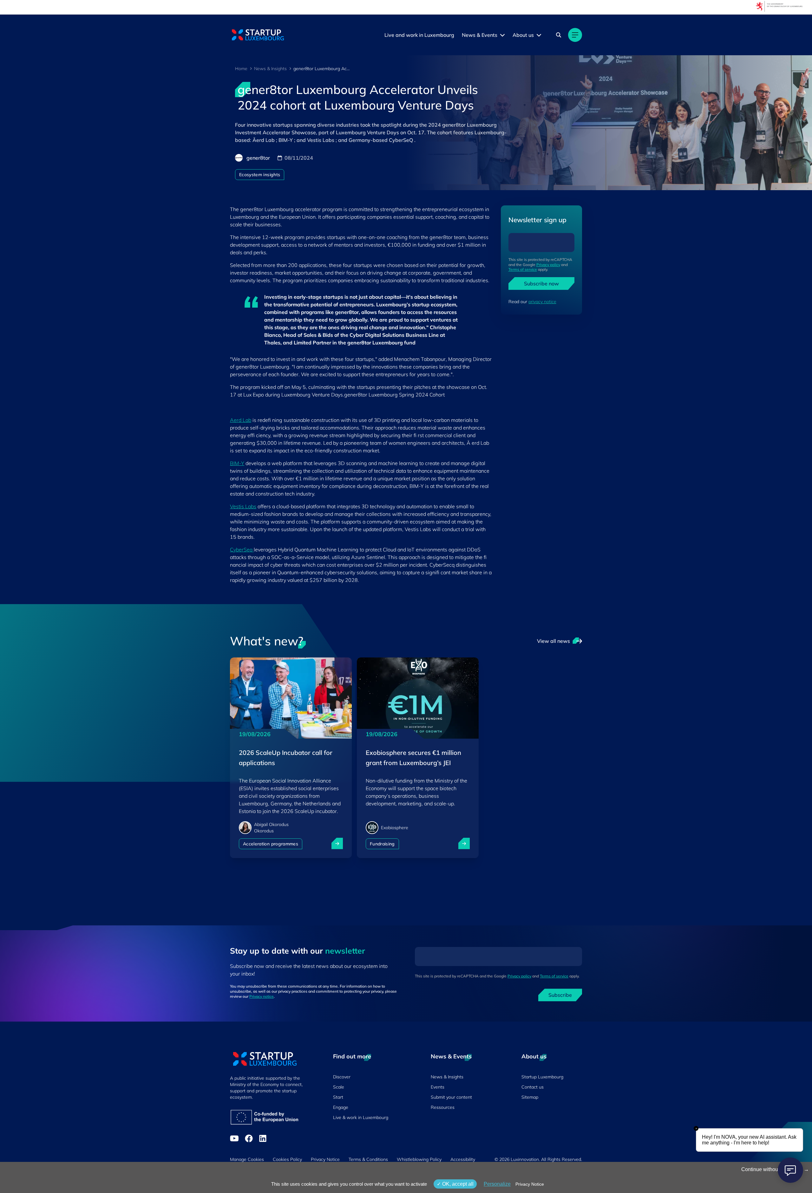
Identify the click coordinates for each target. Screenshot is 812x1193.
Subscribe (560, 995)
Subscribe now (541, 283)
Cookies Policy (287, 1159)
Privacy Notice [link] (529, 1184)
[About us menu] (538, 35)
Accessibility (462, 1159)
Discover (341, 1077)
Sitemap (529, 1097)
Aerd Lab (240, 420)
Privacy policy (548, 264)
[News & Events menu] (502, 35)
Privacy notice (261, 996)
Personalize (497, 1184)
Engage (340, 1107)
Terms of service (522, 269)
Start (338, 1097)
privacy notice (542, 301)
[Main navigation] (575, 35)
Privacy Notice (325, 1159)
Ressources (443, 1107)
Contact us (532, 1087)
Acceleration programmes (270, 844)
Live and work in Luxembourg (419, 35)
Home (241, 68)
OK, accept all (457, 1184)
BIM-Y (237, 463)
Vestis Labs (243, 506)
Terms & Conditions (368, 1159)
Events (437, 1087)
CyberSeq (242, 549)
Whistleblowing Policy (419, 1159)
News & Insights (270, 68)
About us (523, 35)
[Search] (558, 35)
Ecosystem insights (259, 174)
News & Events (479, 35)
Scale (338, 1087)
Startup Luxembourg (542, 1077)
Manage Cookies (247, 1159)
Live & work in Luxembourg (360, 1117)
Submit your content (451, 1097)
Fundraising (382, 844)
